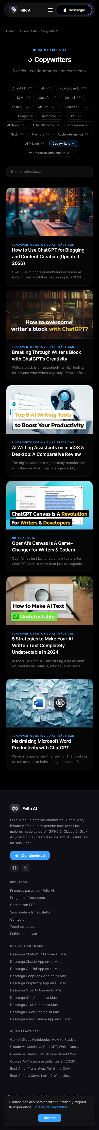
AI (46, 88)
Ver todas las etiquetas (49, 153)
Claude (46, 107)
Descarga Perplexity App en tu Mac (38, 983)
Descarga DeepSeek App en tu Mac (38, 976)
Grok (17, 134)
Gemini (73, 97)
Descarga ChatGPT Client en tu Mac (38, 954)
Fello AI (25, 10)
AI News (15, 125)
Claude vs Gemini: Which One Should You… (44, 1054)
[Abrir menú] (50, 10)
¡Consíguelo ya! (33, 855)
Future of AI (75, 107)
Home (10, 31)
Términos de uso (23, 926)
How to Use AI (73, 88)
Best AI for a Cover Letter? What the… (40, 1076)
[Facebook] (14, 868)
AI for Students (45, 125)
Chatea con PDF (23, 905)
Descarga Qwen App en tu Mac (35, 1012)
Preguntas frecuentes (27, 898)
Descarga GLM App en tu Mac (34, 1005)
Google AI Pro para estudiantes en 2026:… (44, 1061)
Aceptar (50, 1118)
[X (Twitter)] (25, 868)
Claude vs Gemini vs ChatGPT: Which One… (44, 1047)
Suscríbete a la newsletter (31, 912)
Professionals (80, 125)
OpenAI (47, 97)
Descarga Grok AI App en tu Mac (36, 990)
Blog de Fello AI (49, 50)
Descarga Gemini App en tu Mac (35, 969)
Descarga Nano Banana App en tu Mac (40, 1019)
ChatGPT (22, 88)
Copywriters (63, 143)
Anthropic (51, 116)
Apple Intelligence (73, 134)
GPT (75, 116)
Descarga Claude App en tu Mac (35, 961)
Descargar (77, 10)
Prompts (40, 134)
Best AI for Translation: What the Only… (41, 1068)
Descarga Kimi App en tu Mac (33, 998)
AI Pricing (34, 143)
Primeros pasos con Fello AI (32, 890)
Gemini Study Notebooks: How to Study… (43, 1039)
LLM (23, 97)
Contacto (17, 919)
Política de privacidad (26, 934)
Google (26, 116)
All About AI (28, 31)
